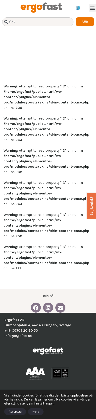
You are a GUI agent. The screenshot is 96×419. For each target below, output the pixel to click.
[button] (92, 8)
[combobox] (37, 21)
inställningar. (44, 403)
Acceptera (15, 411)
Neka (35, 411)
